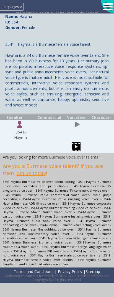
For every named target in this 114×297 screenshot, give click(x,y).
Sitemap (93, 271)
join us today (30, 173)
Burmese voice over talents (73, 157)
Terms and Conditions (33, 271)
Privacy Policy (70, 271)
